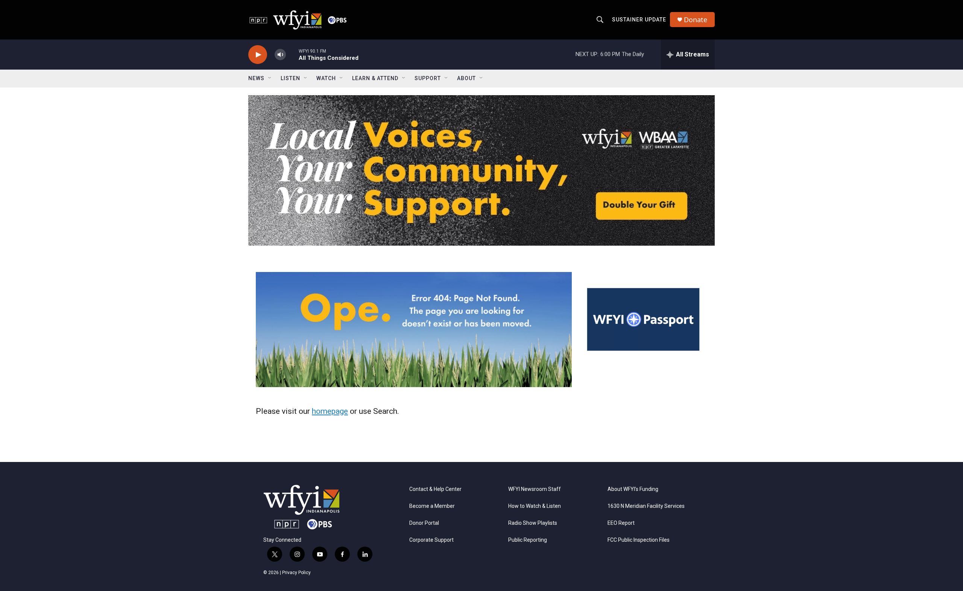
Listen (290, 78)
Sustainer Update (639, 20)
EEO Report (621, 523)
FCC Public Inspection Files (639, 540)
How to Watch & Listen (534, 506)
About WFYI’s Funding (633, 489)
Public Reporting (527, 540)
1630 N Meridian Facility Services (646, 506)
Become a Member (432, 506)
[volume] (280, 54)
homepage (330, 411)
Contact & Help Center (435, 489)
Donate (695, 20)
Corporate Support (431, 540)
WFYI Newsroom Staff (534, 489)
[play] (258, 54)
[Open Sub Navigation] (270, 78)
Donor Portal (424, 523)
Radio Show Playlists (532, 523)
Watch (326, 78)
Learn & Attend (375, 78)
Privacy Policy (296, 572)
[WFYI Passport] (643, 319)
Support (428, 78)
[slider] (292, 54)
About (466, 78)
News (256, 78)
